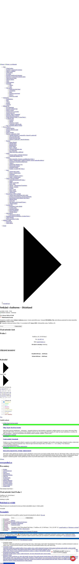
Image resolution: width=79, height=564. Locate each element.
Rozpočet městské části (11, 108)
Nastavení (2, 537)
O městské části (10, 118)
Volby (7, 81)
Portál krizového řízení (14, 89)
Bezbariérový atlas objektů (15, 206)
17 (0, 394)
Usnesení (8, 104)
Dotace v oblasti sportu (14, 173)
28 (2, 389)
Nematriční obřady (13, 167)
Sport (7, 170)
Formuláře (8, 83)
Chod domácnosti (7, 470)
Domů (4, 225)
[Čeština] (5, 530)
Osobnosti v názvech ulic (15, 124)
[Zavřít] (74, 551)
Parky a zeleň (12, 189)
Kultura (8, 157)
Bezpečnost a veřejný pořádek (13, 194)
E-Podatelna (12, 90)
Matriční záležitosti (7, 480)
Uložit (1, 563)
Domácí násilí (6, 486)
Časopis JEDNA (10, 128)
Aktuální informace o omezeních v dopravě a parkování (22, 135)
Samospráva (6, 97)
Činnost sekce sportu (14, 171)
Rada (7, 100)
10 (0, 392)
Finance (5, 472)
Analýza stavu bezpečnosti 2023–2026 (18, 195)
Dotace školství (13, 142)
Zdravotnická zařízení (14, 214)
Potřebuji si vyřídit (7, 503)
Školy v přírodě (13, 148)
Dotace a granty (10, 110)
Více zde (43, 515)
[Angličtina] (6, 519)
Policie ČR (12, 200)
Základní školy (13, 143)
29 (4, 389)
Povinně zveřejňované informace (14, 75)
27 (0, 389)
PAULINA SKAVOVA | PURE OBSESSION (17, 451)
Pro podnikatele (10, 107)
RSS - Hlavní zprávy (24, 528)
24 (0, 395)
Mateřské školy (13, 145)
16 (10, 392)
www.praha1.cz (6, 462)
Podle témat (9, 221)
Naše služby (9, 88)
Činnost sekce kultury (14, 166)
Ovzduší (11, 188)
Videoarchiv (12, 192)
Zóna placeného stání (14, 136)
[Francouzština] (7, 521)
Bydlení (8, 131)
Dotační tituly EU (10, 113)
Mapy (10, 92)
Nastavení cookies (15, 524)
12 (4, 392)
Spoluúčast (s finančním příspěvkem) (18, 161)
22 (8, 394)
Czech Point (6, 479)
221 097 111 (41, 339)
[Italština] (5, 524)
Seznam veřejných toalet (12, 129)
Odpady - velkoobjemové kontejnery (18, 185)
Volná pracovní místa (11, 78)
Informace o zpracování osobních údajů (15, 76)
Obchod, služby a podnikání (13, 114)
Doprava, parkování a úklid (13, 134)
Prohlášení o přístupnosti (17, 523)
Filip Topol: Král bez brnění (12, 427)
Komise (8, 103)
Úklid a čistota (12, 191)
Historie (11, 121)
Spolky (8, 153)
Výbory (8, 102)
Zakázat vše (8, 537)
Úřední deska (9, 72)
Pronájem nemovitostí (14, 93)
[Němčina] (6, 520)
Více (1, 417)
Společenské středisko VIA (16, 156)
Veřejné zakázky (10, 79)
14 (7, 392)
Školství (8, 141)
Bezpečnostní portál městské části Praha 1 (19, 198)
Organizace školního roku (15, 149)
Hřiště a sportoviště (14, 182)
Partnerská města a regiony (12, 115)
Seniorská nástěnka (14, 209)
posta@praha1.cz (41, 342)
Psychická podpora (7, 483)
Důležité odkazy (13, 212)
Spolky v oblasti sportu (14, 177)
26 (4, 395)
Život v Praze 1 (7, 127)
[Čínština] (5, 527)
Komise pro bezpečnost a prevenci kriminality (20, 196)
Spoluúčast (12, 174)
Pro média (8, 74)
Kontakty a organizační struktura (14, 69)
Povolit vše (14, 537)
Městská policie (13, 199)
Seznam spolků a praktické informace (18, 154)
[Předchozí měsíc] (5, 373)
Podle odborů (9, 223)
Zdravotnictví (9, 213)
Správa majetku (10, 132)
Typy (10, 86)
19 (4, 394)
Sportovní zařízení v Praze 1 (16, 175)
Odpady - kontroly (13, 187)
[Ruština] (5, 526)
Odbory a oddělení (10, 71)
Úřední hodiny (9, 68)
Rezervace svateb (13, 96)
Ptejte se (11, 95)
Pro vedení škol (13, 150)
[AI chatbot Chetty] (73, 558)
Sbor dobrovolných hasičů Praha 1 (17, 202)
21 (7, 394)
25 (2, 395)
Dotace (11, 181)
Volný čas (5, 476)
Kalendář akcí (6, 303)
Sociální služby (13, 207)
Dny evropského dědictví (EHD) (14, 125)
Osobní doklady (10, 82)
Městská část (6, 106)
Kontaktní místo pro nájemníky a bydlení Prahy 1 (18, 216)
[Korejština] (6, 528)
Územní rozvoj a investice (12, 111)
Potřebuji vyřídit (7, 220)
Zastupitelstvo (9, 99)
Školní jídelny (12, 146)
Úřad (4, 67)
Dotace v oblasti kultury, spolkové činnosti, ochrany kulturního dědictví (26, 160)
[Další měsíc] (5, 385)
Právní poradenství (13, 210)
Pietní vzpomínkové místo (12, 219)
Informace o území (13, 122)
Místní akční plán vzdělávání (16, 152)
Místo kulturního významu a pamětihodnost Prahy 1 (21, 159)
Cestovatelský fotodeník (10, 439)
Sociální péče (9, 205)
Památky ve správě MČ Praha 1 (17, 168)
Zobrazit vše (8, 400)
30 (10, 395)
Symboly (11, 120)
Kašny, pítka (12, 184)
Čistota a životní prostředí (12, 178)
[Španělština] (6, 523)
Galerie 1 (11, 163)
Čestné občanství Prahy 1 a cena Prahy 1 (16, 117)
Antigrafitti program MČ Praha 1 (17, 180)
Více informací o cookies (69, 535)
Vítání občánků (10, 217)
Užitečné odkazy (13, 203)
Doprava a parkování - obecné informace (19, 139)
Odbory (11, 85)
